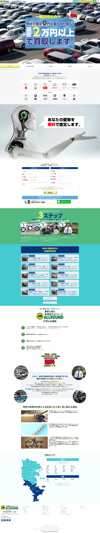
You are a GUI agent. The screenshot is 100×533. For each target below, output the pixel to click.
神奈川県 (4, 69)
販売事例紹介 (63, 512)
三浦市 (48, 480)
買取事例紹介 (63, 511)
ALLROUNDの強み (30, 66)
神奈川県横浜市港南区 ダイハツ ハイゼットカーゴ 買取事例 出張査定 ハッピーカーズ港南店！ (68, 275)
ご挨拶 (25, 509)
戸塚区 (48, 466)
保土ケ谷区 (73, 467)
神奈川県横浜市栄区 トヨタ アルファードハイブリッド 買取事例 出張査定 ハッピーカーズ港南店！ (38, 258)
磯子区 (48, 469)
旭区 (47, 471)
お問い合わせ (82, 506)
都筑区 (56, 472)
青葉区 (48, 472)
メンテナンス (45, 511)
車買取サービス (45, 508)
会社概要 (25, 511)
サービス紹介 (50, 66)
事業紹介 (43, 505)
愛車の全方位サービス (47, 506)
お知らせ (90, 66)
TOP (10, 66)
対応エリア (82, 505)
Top (1, 69)
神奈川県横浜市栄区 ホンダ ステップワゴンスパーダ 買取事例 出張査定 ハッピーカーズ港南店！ (38, 283)
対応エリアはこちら (62, 484)
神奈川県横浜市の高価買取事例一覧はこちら (49, 298)
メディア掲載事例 (64, 508)
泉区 (72, 471)
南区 (64, 467)
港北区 (64, 469)
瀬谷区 (64, 471)
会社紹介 (70, 66)
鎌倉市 (48, 479)
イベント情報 (63, 506)
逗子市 (56, 479)
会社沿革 (25, 512)
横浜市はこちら (62, 462)
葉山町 (64, 479)
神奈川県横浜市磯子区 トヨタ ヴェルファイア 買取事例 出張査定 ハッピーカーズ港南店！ (68, 292)
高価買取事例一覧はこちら (49, 302)
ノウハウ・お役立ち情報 (65, 514)
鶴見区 (64, 466)
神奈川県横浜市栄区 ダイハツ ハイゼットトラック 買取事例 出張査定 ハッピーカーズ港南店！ (68, 283)
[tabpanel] (50, 33)
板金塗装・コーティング (47, 512)
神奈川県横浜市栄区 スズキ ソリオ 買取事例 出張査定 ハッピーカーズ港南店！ (68, 258)
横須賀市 (72, 479)
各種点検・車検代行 (46, 514)
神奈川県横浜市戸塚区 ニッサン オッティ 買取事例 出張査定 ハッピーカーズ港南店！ (38, 266)
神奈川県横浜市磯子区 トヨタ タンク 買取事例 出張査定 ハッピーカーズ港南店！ (38, 275)
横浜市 (43, 531)
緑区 (55, 471)
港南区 (72, 469)
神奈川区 (72, 466)
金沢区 (56, 469)
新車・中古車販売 (46, 509)
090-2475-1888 (38, 202)
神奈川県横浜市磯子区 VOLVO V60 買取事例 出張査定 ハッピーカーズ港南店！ (39, 292)
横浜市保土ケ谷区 (10, 69)
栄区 (55, 466)
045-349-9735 (5, 516)
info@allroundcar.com (7, 517)
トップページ (25, 505)
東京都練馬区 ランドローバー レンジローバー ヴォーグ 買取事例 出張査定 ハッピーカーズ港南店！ (68, 266)
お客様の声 (63, 509)
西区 (47, 467)
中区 (55, 467)
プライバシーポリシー (45, 189)
